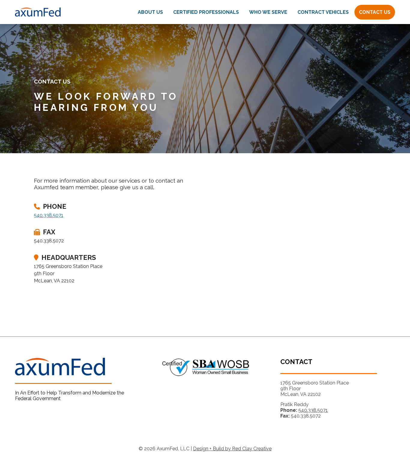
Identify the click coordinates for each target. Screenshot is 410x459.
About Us (150, 12)
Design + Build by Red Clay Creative (232, 448)
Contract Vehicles (323, 12)
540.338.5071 (48, 215)
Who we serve (268, 12)
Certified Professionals (206, 12)
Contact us (374, 12)
